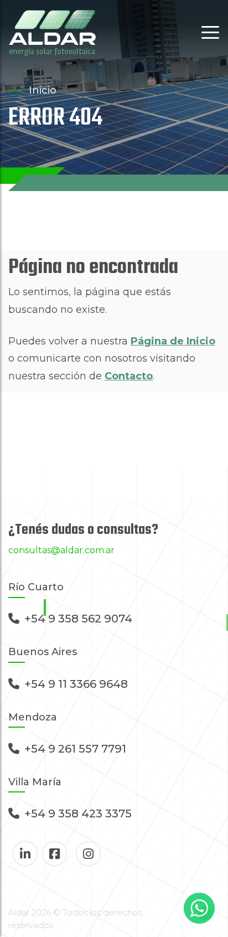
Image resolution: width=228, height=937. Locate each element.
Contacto (129, 376)
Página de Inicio (173, 341)
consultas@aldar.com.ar (61, 550)
